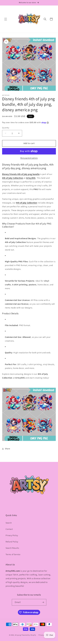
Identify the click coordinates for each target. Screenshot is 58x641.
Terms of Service (13, 554)
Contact (9, 529)
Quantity (5, 127)
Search (9, 523)
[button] (6, 19)
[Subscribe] (43, 602)
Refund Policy (12, 541)
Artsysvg (18, 635)
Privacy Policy (12, 535)
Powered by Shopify (29, 635)
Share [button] (7, 448)
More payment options (29, 158)
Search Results (12, 548)
